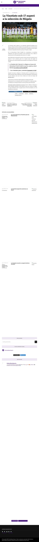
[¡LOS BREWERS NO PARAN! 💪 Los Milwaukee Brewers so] (19, 450)
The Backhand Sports (12, 539)
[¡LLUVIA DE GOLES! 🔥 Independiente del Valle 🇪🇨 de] (31, 386)
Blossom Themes (11, 540)
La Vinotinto (14, 12)
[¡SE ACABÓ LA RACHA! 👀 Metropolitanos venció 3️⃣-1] (19, 500)
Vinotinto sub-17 (18, 95)
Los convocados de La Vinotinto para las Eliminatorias (20, 115)
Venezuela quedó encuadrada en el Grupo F (17, 84)
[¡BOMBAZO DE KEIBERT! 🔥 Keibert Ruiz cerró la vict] (7, 381)
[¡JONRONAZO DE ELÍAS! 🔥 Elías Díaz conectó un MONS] (31, 499)
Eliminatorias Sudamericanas (5, 116)
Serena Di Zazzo (3, 49)
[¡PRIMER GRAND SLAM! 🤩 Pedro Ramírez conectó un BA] (7, 502)
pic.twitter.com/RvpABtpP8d (20, 67)
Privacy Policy (26, 540)
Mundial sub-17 (11, 77)
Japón (16, 93)
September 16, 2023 (31, 70)
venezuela (31, 93)
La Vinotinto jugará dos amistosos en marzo (19, 189)
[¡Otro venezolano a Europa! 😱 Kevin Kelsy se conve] (19, 391)
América (3, 264)
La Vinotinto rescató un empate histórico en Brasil (20, 263)
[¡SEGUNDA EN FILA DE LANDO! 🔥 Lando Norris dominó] (31, 432)
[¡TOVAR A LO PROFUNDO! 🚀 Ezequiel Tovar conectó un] (7, 430)
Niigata (26, 93)
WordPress (21, 540)
